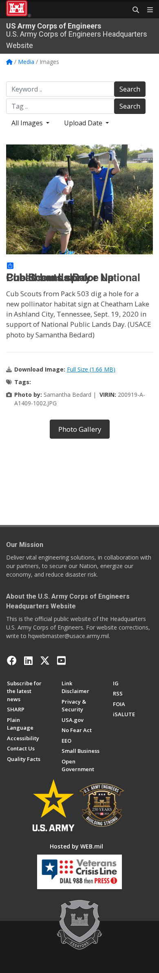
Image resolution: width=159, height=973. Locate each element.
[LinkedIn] (28, 660)
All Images (27, 122)
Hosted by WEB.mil (76, 846)
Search (129, 89)
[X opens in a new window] (45, 660)
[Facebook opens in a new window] (12, 660)
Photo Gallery (79, 429)
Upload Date (84, 122)
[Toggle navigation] (147, 10)
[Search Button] (133, 10)
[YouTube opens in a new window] (61, 660)
